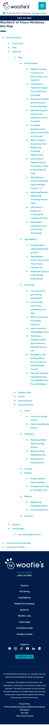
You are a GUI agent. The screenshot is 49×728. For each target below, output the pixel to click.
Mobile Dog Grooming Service (39, 504)
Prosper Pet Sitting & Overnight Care (40, 488)
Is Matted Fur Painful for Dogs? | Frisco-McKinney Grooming (39, 89)
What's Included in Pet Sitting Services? (39, 320)
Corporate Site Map (15, 547)
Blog (20, 57)
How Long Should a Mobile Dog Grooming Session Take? (39, 197)
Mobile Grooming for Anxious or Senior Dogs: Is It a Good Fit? (39, 74)
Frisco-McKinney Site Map (18, 543)
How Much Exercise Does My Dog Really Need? (40, 275)
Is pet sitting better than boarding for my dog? (38, 307)
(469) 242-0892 (24, 18)
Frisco (27, 410)
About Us (16, 51)
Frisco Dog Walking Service (40, 426)
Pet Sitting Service (39, 510)
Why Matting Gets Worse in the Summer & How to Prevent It (39, 115)
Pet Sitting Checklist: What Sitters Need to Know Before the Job (39, 343)
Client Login (24, 622)
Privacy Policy (24, 704)
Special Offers (25, 400)
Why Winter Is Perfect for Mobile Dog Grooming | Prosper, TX (39, 182)
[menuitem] (24, 585)
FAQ (14, 47)
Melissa (28, 496)
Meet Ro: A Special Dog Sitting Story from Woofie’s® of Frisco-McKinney (39, 378)
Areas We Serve (25, 404)
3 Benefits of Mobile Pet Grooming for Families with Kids (39, 212)
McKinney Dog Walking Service (38, 453)
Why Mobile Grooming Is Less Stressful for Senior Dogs (39, 227)
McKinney (29, 434)
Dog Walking (30, 239)
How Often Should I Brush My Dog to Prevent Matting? (40, 102)
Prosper (28, 473)
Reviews (16, 524)
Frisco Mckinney (13, 37)
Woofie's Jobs (24, 392)
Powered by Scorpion (24, 716)
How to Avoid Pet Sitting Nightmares (40, 330)
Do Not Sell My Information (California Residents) (24, 707)
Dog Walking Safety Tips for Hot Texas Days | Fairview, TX (40, 261)
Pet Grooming (31, 63)
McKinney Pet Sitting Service (37, 461)
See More (28, 516)
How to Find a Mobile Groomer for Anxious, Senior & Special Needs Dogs (39, 166)
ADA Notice (24, 710)
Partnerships (18, 528)
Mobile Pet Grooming (24, 603)
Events (21, 396)
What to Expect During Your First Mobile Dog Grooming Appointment (39, 147)
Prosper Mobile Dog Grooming (38, 480)
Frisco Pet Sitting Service (39, 418)
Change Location (25, 634)
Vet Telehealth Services (29, 534)
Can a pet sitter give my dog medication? (38, 294)
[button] (5, 722)
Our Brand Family (24, 628)
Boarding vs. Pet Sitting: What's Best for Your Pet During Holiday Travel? (39, 361)
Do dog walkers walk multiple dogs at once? (39, 249)
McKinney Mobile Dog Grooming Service (39, 443)
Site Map (24, 713)
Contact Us (17, 43)
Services (24, 585)
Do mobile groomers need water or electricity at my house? (40, 130)
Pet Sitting (29, 285)
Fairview (28, 469)
